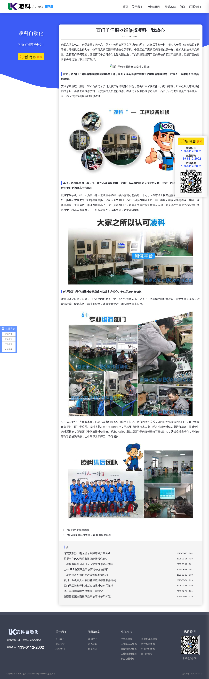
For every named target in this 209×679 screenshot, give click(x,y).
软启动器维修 (128, 658)
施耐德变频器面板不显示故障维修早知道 (87, 596)
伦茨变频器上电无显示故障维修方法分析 (87, 553)
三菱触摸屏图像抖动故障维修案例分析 (86, 575)
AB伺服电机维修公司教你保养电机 (91, 535)
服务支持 (60, 643)
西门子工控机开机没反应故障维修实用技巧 (88, 585)
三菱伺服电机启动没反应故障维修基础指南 (88, 564)
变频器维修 (126, 638)
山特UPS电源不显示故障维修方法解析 (86, 569)
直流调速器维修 (129, 648)
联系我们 (195, 6)
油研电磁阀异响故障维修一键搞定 (83, 591)
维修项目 (154, 6)
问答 (183, 6)
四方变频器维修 (80, 530)
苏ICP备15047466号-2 (192, 673)
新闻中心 (92, 638)
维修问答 (92, 648)
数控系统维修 (148, 643)
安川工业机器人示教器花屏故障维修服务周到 (90, 580)
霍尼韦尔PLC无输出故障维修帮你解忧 (86, 558)
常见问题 (92, 643)
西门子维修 (147, 653)
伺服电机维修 (148, 648)
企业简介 (60, 638)
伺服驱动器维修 (149, 638)
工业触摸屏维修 (129, 653)
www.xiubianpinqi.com (37, 673)
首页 (125, 6)
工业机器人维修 (129, 643)
